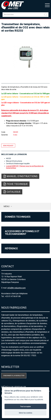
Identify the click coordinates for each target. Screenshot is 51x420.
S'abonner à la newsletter (13, 375)
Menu (6, 206)
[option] (25, 56)
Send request (8, 145)
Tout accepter (25, 406)
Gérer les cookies (25, 413)
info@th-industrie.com (16, 288)
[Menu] (47, 5)
